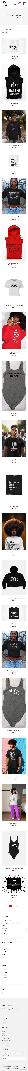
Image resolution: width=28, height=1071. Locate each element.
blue (5, 975)
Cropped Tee (5, 949)
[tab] (6, 33)
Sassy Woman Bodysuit (14, 730)
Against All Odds (6, 920)
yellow (5, 980)
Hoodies (4, 933)
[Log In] (15, 4)
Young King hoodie (14, 145)
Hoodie (4, 954)
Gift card (4, 951)
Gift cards (14, 895)
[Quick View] (10, 48)
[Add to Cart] (14, 48)
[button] (11, 265)
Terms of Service (6, 1045)
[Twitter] (6, 1023)
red (5, 970)
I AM (14, 171)
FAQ (3, 1033)
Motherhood (14, 624)
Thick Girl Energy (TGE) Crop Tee (14, 305)
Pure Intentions (14, 506)
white (5, 977)
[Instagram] (10, 1023)
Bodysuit (4, 946)
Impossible (14, 460)
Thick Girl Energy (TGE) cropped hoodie (14, 598)
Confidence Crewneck (14, 553)
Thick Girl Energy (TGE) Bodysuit (14, 868)
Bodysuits (4, 928)
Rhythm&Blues (14, 823)
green (5, 972)
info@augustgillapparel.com (12, 1009)
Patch (3, 957)
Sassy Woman (14, 56)
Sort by (3, 29)
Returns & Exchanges (7, 1040)
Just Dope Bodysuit (14, 413)
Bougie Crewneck (14, 352)
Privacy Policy (5, 1038)
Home (9, 18)
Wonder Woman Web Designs (14, 1068)
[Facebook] (3, 1023)
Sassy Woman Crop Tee (14, 671)
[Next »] (17, 906)
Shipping (4, 1043)
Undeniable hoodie (14, 263)
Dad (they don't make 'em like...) (14, 777)
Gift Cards (4, 1036)
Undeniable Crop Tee (14, 217)
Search (3, 1031)
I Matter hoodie (14, 103)
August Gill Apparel (7, 1005)
